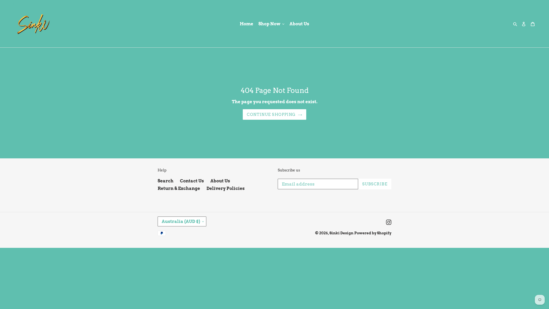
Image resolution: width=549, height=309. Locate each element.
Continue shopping (271, 114)
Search (165, 180)
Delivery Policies (226, 188)
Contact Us (192, 180)
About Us (220, 180)
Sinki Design (341, 233)
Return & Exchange (179, 188)
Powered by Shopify (372, 233)
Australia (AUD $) (181, 221)
